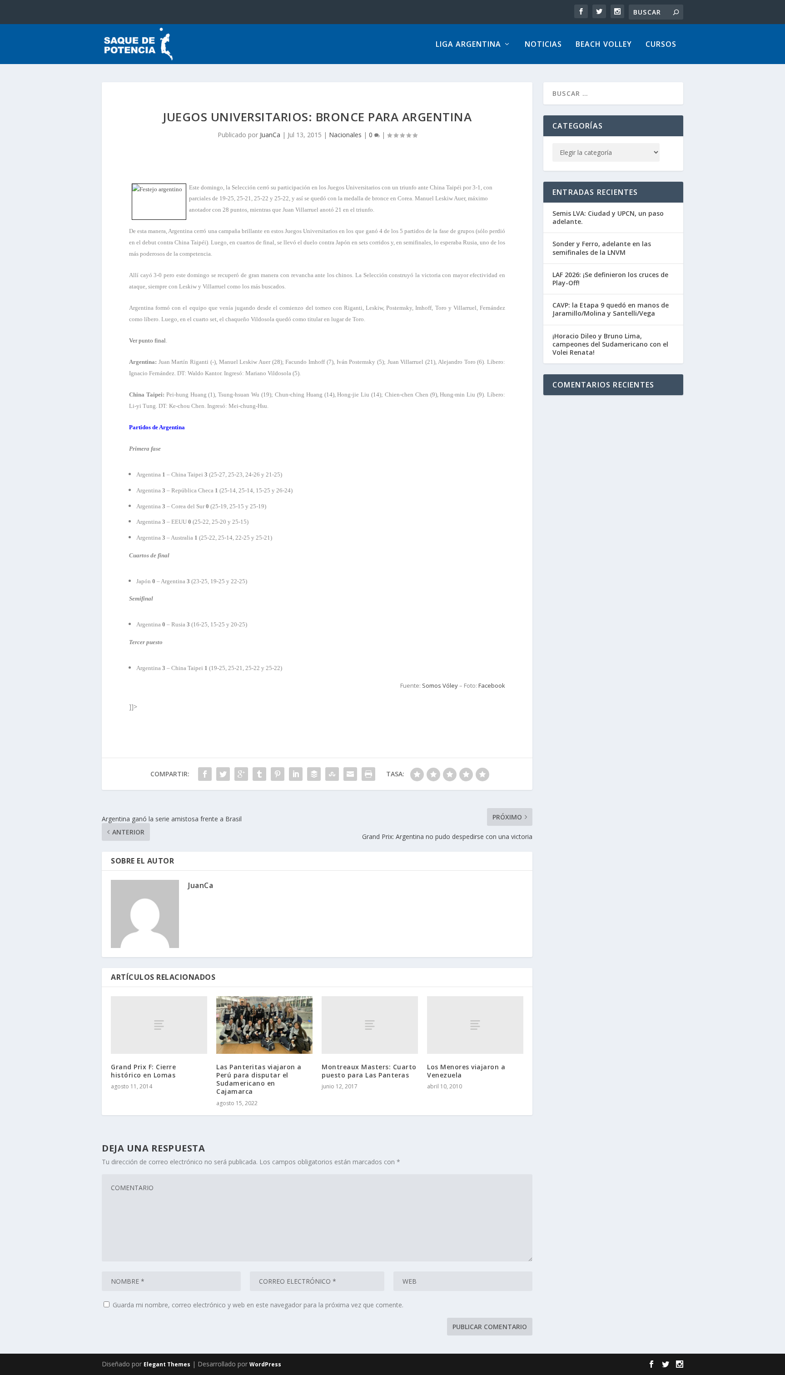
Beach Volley (604, 44)
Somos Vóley (440, 685)
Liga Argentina (468, 44)
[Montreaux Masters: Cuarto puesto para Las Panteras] (370, 1025)
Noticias (543, 44)
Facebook (491, 685)
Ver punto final (147, 340)
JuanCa (270, 134)
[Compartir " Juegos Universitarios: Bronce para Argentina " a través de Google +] (241, 774)
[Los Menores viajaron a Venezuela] (475, 1025)
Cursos (661, 44)
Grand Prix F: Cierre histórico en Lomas (143, 1070)
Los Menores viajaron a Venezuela (466, 1070)
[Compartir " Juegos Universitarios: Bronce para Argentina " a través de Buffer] (314, 774)
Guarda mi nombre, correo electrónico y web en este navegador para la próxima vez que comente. (258, 1305)
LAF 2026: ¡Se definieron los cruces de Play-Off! (610, 278)
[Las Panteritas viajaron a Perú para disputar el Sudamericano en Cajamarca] (264, 1025)
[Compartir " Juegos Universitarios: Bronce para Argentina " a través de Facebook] (205, 774)
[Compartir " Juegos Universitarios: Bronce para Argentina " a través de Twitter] (223, 774)
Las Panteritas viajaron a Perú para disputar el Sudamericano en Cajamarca (259, 1079)
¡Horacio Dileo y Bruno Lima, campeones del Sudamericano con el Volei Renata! (610, 344)
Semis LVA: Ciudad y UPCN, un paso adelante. (608, 217)
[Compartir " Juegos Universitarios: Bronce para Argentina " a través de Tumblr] (259, 774)
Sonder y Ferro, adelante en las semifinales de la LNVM (601, 247)
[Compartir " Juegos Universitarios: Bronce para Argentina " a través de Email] (350, 774)
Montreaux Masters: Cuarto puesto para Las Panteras (369, 1070)
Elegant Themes (167, 1364)
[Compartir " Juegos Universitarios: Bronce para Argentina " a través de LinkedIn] (296, 774)
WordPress (265, 1364)
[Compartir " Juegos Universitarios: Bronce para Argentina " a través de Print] (368, 774)
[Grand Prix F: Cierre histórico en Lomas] (159, 1025)
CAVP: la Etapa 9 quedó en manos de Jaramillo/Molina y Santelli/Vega (610, 309)
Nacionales (345, 134)
